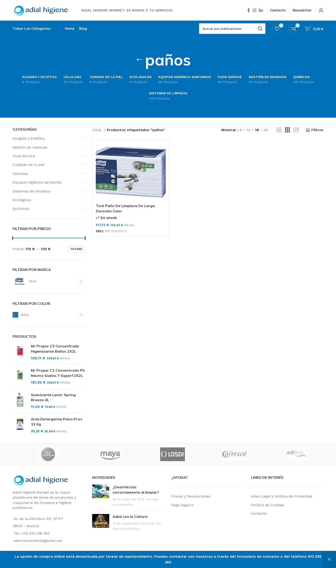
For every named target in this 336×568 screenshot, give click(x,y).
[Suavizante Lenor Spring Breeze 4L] (20, 400)
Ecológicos (22, 200)
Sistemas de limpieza (31, 191)
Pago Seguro (182, 505)
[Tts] (88, 454)
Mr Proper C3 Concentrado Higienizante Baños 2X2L (55, 348)
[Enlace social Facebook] (248, 10)
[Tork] (150, 454)
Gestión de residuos (30, 147)
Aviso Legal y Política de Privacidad (281, 496)
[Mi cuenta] (321, 10)
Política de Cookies (267, 505)
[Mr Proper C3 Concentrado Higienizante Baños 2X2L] (20, 352)
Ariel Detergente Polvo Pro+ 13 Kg (57, 421)
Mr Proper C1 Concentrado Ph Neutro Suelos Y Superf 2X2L (58, 373)
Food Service (24, 156)
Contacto (259, 513)
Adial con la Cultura (130, 516)
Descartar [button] (329, 559)
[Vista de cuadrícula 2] (279, 130)
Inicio (97, 130)
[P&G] (212, 454)
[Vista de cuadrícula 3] (287, 130)
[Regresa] (139, 59)
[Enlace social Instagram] (254, 10)
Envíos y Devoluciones (190, 496)
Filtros (317, 130)
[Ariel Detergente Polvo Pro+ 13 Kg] (20, 425)
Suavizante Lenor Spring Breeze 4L (53, 397)
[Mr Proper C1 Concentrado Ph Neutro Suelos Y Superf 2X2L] (20, 376)
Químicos (21, 208)
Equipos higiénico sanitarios (37, 182)
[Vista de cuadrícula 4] (296, 130)
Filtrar (76, 249)
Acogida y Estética (29, 138)
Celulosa (20, 173)
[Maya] (274, 454)
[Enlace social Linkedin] (261, 10)
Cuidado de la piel (29, 164)
